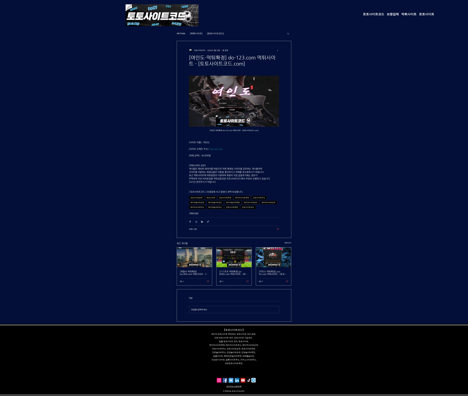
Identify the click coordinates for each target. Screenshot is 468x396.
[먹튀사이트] (196, 33)
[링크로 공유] (208, 221)
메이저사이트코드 (251, 202)
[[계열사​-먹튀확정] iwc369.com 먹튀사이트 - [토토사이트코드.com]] (194, 257)
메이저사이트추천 (242, 198)
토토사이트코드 (248, 207)
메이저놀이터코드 (215, 202)
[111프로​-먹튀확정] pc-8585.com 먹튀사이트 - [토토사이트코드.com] (233, 272)
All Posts (181, 33)
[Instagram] (219, 380)
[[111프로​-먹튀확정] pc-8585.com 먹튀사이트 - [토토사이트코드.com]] (234, 257)
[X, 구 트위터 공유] (196, 221)
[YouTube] (243, 380)
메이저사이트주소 (197, 207)
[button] (288, 34)
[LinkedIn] (237, 380)
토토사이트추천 (225, 198)
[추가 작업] (277, 50)
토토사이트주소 (259, 198)
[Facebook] (225, 380)
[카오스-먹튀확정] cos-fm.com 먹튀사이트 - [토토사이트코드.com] (273, 272)
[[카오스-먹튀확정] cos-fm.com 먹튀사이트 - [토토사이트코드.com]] (273, 257)
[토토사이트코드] (215, 33)
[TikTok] (249, 380)
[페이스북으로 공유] (190, 221)
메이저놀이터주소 (215, 207)
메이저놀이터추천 (233, 202)
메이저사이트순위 (268, 202)
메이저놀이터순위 (197, 202)
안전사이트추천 (232, 207)
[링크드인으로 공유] (202, 221)
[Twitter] (231, 380)
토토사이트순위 (196, 198)
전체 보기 (287, 243)
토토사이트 (211, 198)
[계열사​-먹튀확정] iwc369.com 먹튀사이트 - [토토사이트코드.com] (194, 272)
